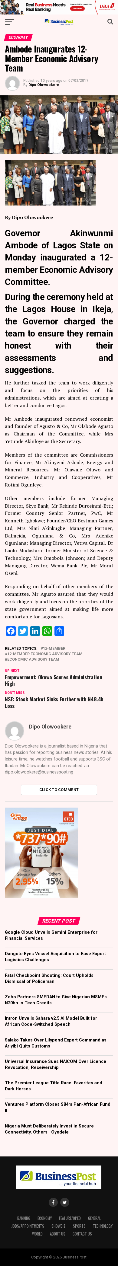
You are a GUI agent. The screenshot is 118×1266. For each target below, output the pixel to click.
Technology (103, 1226)
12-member (54, 649)
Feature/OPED (70, 1218)
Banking (23, 1218)
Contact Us (82, 1234)
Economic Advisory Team (33, 660)
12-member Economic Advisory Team (45, 654)
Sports (79, 1226)
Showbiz (58, 1226)
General (94, 1218)
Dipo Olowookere (43, 85)
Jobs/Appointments (27, 1226)
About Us (57, 1234)
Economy (45, 1218)
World (37, 1234)
